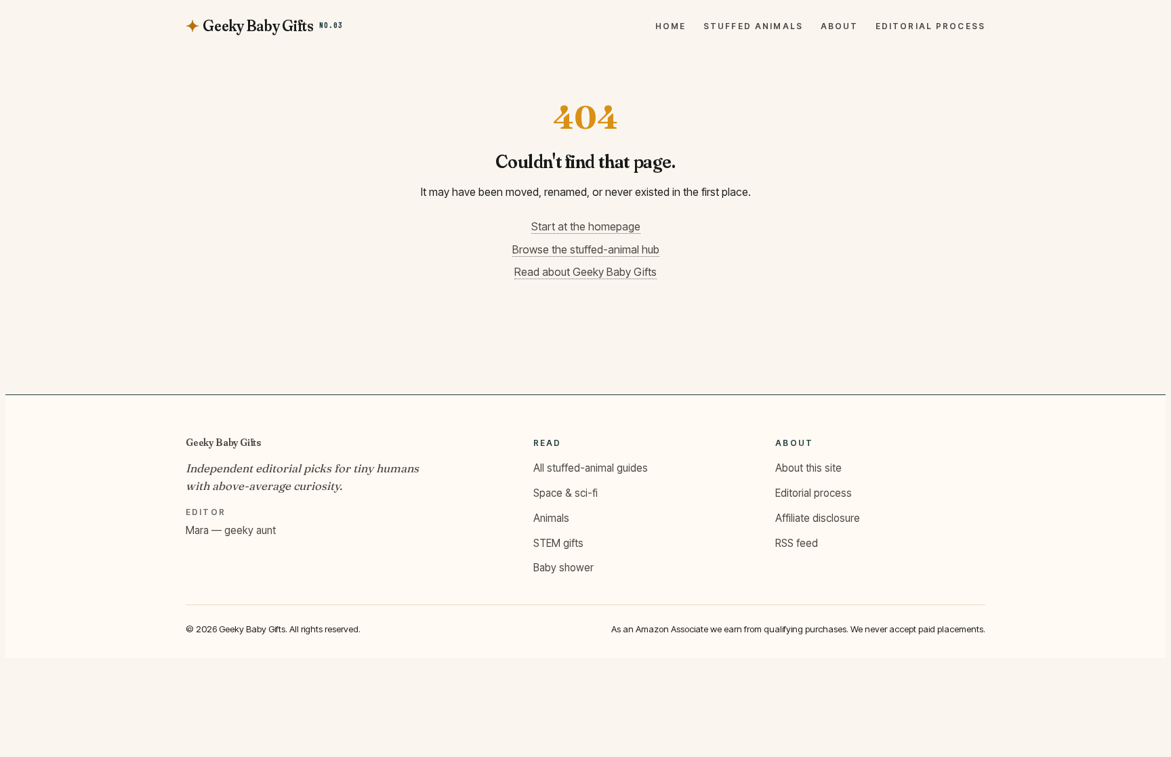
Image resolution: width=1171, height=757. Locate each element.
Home (670, 26)
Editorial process (930, 26)
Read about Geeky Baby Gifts (585, 272)
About (840, 26)
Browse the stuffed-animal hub (585, 249)
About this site (808, 468)
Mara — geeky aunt (231, 530)
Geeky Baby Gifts (223, 442)
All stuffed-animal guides (590, 468)
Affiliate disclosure (817, 518)
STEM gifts (558, 543)
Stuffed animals (753, 26)
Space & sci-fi (565, 493)
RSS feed (796, 543)
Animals (551, 518)
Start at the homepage (585, 226)
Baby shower (563, 567)
